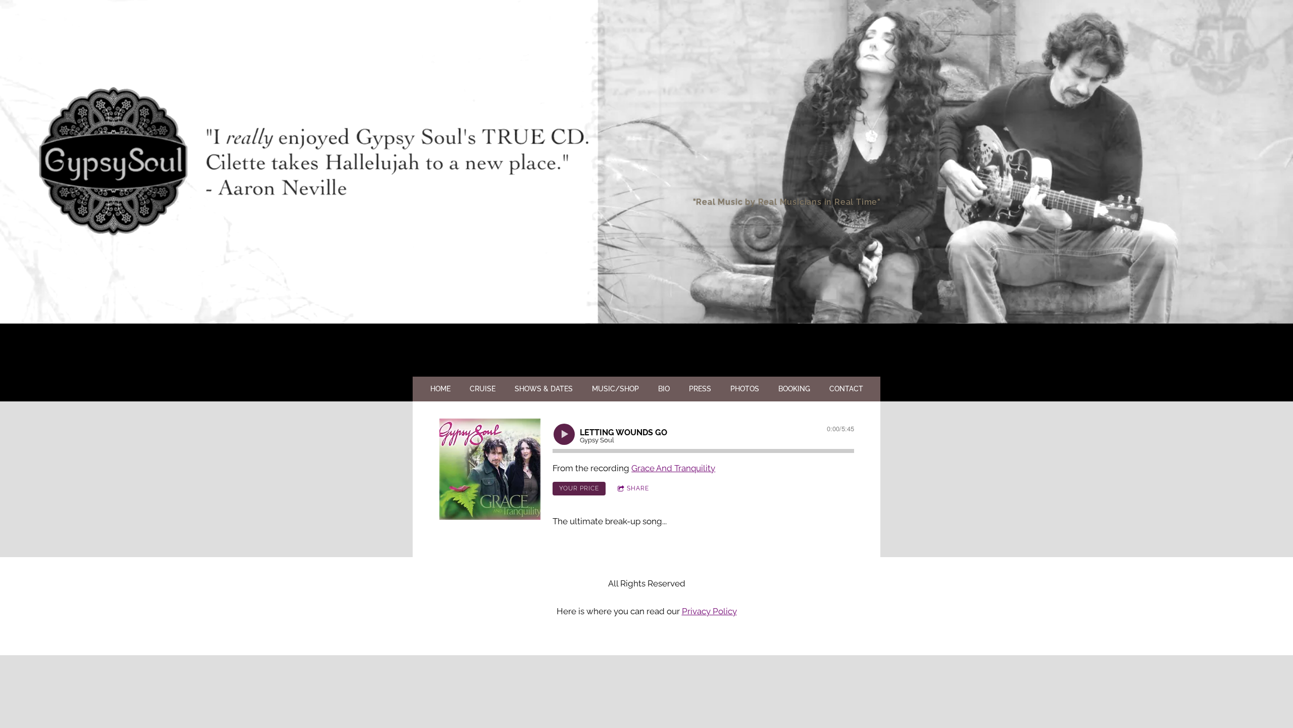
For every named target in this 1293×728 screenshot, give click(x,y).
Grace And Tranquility (673, 468)
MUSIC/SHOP (615, 389)
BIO (664, 389)
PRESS (700, 389)
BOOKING (794, 389)
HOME (440, 389)
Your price (579, 488)
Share (638, 488)
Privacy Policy (709, 611)
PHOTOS (744, 389)
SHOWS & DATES (544, 389)
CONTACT (846, 389)
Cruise (482, 389)
